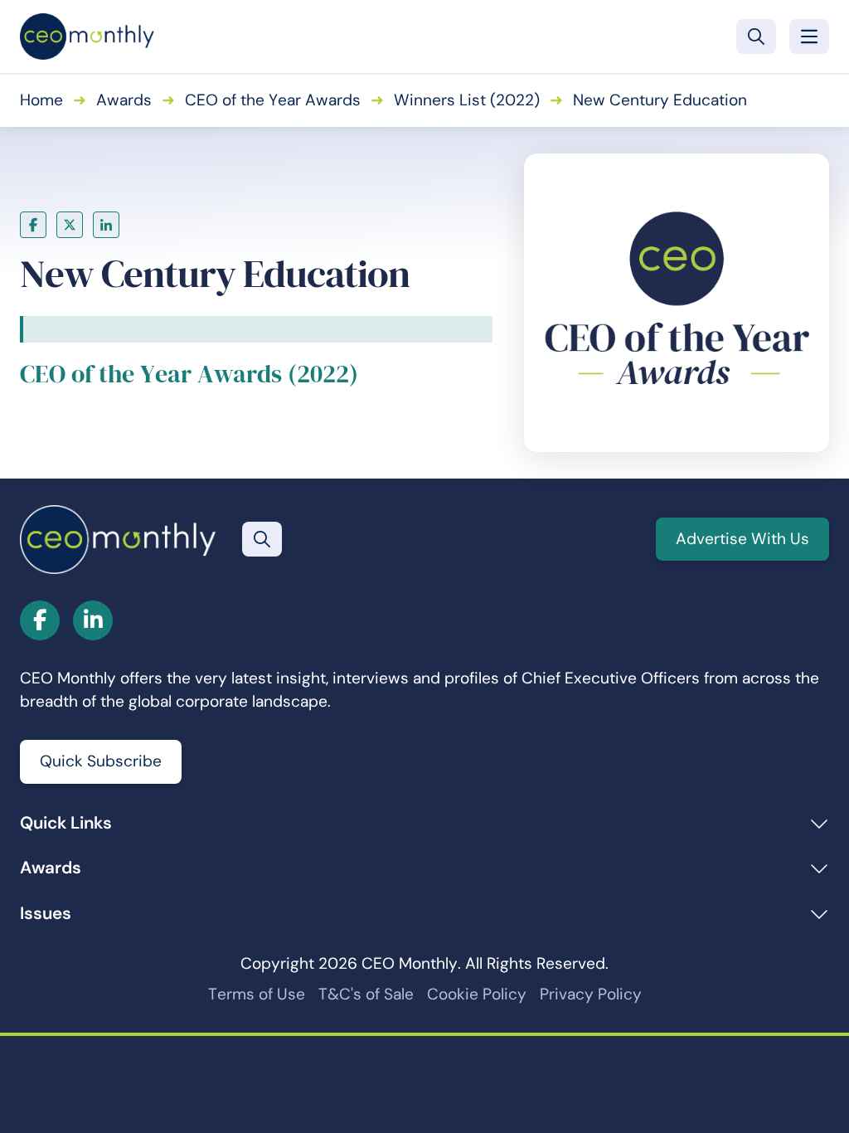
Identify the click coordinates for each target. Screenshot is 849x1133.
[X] (69, 225)
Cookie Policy (476, 994)
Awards (124, 100)
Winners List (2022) (467, 100)
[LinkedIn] (106, 225)
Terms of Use (256, 994)
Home (41, 100)
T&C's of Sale (366, 994)
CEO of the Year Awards (273, 100)
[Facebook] (33, 225)
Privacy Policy (591, 994)
